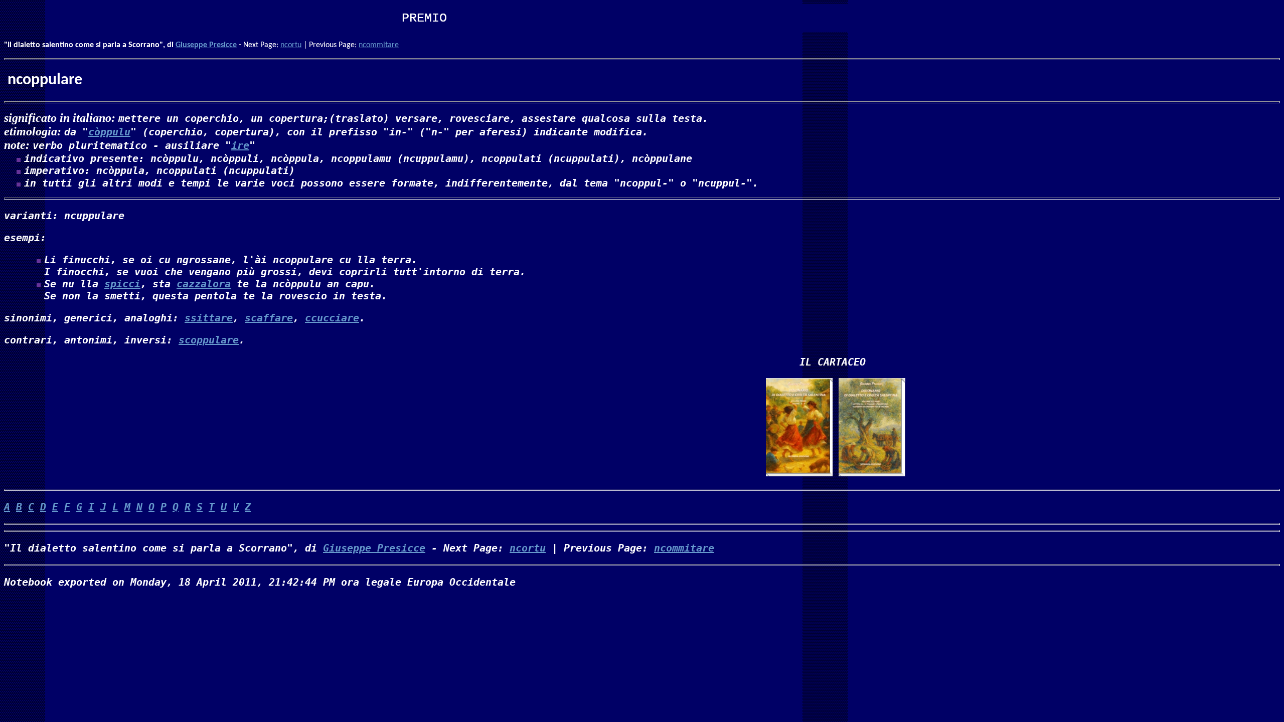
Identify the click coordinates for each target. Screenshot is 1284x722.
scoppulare (209, 340)
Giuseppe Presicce (206, 45)
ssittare (209, 318)
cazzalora (204, 284)
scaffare (269, 318)
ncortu (290, 45)
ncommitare (379, 45)
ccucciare (332, 318)
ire (240, 145)
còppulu (109, 132)
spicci (122, 284)
